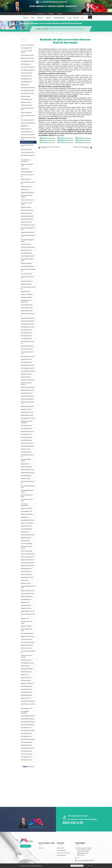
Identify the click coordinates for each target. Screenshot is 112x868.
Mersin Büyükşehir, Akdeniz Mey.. (28, 371)
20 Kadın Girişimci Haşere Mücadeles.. (26, 656)
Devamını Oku (26, 846)
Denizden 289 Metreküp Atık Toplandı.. (27, 491)
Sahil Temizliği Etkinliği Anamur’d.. (26, 460)
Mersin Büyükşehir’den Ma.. (27, 304)
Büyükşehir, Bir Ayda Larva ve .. (27, 142)
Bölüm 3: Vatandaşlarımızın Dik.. (28, 556)
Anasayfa (25, 17)
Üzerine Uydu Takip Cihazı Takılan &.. (28, 615)
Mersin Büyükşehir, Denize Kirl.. (27, 324)
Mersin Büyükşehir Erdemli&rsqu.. (25, 712)
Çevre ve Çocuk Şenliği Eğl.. (27, 543)
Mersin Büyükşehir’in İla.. (26, 727)
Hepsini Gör (41, 848)
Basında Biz (76, 17)
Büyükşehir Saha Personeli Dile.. (28, 379)
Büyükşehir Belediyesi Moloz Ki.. (28, 192)
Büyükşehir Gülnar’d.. (25, 665)
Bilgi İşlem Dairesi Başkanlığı (77, 865)
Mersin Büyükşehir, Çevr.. (26, 599)
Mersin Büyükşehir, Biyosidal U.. (28, 256)
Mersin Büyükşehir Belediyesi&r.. (28, 701)
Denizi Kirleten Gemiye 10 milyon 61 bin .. (28, 486)
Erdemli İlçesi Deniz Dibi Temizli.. (28, 247)
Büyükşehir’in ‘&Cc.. (25, 618)
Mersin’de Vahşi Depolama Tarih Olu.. (28, 116)
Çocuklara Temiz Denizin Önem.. (28, 152)
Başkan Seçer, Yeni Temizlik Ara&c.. (27, 165)
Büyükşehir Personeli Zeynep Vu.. (28, 387)
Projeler (69, 17)
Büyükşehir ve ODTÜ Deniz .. (27, 508)
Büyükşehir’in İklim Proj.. (26, 698)
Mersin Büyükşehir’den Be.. (26, 332)
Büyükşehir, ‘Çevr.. (25, 674)
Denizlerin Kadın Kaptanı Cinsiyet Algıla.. (28, 587)
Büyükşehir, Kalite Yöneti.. (26, 186)
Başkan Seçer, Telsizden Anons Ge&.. (27, 402)
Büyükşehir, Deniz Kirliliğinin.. (27, 645)
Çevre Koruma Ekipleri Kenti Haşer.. (27, 352)
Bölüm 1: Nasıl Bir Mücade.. (27, 551)
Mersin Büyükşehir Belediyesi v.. (28, 562)
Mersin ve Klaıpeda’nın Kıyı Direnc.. (26, 629)
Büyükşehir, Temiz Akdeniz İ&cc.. (28, 232)
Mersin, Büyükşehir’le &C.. (26, 425)
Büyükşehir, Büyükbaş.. (26, 96)
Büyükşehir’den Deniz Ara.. (26, 671)
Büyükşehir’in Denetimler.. (26, 374)
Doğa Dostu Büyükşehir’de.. (27, 529)
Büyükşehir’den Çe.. (25, 84)
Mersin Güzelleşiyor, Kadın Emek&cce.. (26, 196)
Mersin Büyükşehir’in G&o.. (26, 78)
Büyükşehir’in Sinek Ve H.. (26, 409)
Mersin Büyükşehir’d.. (62, 855)
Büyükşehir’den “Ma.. (25, 463)
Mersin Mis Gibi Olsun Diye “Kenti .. (28, 156)
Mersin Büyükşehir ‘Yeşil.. (26, 756)
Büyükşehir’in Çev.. (25, 580)
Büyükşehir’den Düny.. (25, 291)
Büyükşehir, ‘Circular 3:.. (26, 449)
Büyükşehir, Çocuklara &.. (26, 608)
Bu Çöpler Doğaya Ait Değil (26, 105)
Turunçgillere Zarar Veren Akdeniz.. (26, 622)
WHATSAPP (51, 13)
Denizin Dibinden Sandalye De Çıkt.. (27, 455)
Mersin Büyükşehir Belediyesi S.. (28, 90)
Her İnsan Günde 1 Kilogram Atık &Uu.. (28, 183)
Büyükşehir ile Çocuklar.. (26, 207)
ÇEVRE (32, 17)
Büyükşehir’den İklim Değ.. (26, 466)
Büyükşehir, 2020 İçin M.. (26, 179)
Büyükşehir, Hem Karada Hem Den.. (27, 146)
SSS (82, 17)
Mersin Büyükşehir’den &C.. (27, 99)
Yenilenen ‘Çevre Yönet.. (26, 244)
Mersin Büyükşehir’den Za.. (26, 428)
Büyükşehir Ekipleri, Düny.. (26, 568)
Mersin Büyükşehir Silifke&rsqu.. (28, 718)
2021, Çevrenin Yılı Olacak (26, 73)
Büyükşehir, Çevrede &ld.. (26, 284)
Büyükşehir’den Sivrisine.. (26, 250)
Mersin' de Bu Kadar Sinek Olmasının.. (26, 547)
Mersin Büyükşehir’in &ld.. (26, 149)
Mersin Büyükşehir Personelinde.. (28, 225)
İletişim (60, 13)
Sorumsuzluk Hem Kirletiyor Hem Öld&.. (28, 228)
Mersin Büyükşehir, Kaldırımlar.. (28, 368)
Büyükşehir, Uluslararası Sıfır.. (27, 412)
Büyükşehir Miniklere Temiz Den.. (28, 611)
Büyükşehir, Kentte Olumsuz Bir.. (28, 593)
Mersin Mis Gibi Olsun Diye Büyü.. (28, 67)
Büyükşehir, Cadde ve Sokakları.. (28, 58)
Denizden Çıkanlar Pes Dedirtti (27, 55)
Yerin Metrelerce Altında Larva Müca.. (27, 109)
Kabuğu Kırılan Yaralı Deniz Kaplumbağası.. (26, 422)
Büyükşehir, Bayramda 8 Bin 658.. (28, 321)
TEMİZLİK (48, 17)
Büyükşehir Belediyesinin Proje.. (28, 636)
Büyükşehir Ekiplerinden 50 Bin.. (28, 390)
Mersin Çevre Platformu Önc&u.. (28, 642)
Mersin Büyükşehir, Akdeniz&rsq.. (28, 87)
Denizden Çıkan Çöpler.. (26, 605)
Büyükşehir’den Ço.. (25, 168)
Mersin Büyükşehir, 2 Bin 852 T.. (27, 266)
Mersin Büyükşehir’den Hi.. (26, 81)
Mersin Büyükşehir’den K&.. (27, 48)
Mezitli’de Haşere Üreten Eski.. (27, 210)
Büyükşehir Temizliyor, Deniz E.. (27, 406)
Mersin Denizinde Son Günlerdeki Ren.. (28, 270)
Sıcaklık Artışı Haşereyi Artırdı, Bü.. (27, 277)
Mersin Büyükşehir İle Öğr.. (26, 733)
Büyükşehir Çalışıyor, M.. (26, 377)
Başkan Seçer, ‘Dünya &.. (26, 102)
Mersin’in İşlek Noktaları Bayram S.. (28, 314)
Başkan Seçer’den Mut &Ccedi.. (27, 399)
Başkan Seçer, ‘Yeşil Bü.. (26, 583)
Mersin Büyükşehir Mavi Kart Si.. (28, 715)
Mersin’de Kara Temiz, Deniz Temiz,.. (27, 500)
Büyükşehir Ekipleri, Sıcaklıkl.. (27, 415)
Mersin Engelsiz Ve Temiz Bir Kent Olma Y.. (28, 138)
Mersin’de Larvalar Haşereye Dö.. (28, 134)
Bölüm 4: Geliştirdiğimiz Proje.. (27, 559)
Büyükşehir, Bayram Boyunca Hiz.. (28, 318)
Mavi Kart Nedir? (61, 848)
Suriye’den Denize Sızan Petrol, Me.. (27, 342)
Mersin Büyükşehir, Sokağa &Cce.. (28, 70)
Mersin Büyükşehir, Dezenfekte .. (28, 61)
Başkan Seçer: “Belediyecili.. (27, 294)
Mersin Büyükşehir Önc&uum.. (27, 633)
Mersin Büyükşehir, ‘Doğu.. (26, 511)
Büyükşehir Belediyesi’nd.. (26, 526)
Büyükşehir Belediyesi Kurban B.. (28, 472)
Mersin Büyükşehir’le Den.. (26, 329)
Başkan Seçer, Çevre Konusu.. (27, 443)
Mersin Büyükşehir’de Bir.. (26, 362)
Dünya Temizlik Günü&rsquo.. (27, 349)
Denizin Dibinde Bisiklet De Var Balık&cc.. (27, 240)
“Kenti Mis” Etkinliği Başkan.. (27, 171)
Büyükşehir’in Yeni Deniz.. (26, 626)
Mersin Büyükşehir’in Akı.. (26, 736)
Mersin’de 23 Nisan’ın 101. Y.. (27, 281)
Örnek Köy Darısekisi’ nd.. (26, 434)
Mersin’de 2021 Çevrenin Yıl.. (27, 393)
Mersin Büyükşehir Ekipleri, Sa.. (27, 346)
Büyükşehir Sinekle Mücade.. (27, 596)
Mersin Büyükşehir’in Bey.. (26, 338)
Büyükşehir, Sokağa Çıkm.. (26, 112)
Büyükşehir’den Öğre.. (25, 540)
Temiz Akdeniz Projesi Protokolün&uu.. (26, 160)
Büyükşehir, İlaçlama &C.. (26, 128)
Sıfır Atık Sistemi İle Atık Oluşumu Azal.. (28, 236)
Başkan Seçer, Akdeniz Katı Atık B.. (28, 123)
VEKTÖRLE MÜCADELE (59, 17)
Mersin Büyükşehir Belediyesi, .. (27, 446)
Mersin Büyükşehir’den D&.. (27, 742)
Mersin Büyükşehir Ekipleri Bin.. (27, 748)
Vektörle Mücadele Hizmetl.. (63, 852)
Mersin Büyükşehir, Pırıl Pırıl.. (27, 131)
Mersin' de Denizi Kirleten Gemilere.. (26, 51)
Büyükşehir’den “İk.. (25, 189)
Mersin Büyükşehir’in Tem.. (26, 708)
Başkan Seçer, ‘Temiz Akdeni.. (27, 523)
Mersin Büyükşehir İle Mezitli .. (27, 120)
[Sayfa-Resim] (47, 137)
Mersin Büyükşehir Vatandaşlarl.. (28, 739)
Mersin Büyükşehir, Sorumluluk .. (28, 365)
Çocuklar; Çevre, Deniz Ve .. (27, 574)
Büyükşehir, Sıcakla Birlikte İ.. (27, 514)
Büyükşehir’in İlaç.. (25, 125)
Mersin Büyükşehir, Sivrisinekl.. (27, 93)
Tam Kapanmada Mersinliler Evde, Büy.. (28, 288)
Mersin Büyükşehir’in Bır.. (26, 452)
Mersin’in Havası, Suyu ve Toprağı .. (28, 705)
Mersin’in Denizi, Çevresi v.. (27, 648)
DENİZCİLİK (40, 17)
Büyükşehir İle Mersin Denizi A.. (27, 683)
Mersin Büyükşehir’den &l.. (26, 440)
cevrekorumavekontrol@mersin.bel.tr (85, 860)
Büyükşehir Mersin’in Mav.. (26, 686)
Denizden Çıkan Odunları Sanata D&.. (28, 482)
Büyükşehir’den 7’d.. (25, 602)
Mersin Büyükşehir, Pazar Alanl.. (28, 326)
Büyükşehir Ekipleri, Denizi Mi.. (27, 577)
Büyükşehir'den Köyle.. (26, 478)
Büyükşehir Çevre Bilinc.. (26, 660)
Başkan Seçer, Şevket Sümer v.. (27, 396)
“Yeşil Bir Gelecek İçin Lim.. (27, 639)
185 (78, 857)
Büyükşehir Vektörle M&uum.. (27, 668)
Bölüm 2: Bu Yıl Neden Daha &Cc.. (28, 554)
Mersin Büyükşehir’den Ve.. (26, 689)
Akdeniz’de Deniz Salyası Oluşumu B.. (26, 383)
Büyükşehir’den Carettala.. (26, 297)
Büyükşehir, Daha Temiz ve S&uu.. (28, 590)
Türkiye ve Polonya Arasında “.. (27, 200)
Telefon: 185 (41, 13)
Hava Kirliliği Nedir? (61, 850)
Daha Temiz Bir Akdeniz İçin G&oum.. (27, 495)
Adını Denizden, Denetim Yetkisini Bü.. (28, 652)
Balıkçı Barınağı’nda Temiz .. (27, 213)
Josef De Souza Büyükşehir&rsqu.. (25, 504)
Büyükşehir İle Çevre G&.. (26, 677)
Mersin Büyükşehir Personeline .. (28, 520)
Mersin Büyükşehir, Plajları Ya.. (27, 431)
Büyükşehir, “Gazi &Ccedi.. (26, 222)
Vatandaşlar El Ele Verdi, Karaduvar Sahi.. (26, 301)
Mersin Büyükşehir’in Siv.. (26, 475)
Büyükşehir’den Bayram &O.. (27, 310)
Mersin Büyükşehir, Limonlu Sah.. (28, 356)
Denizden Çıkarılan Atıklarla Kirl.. (28, 534)
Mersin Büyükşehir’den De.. (26, 335)
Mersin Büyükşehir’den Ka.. (26, 253)
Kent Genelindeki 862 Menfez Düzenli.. (27, 259)
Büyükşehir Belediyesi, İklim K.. (27, 216)
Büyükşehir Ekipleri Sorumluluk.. (28, 565)
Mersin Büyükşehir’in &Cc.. (26, 75)
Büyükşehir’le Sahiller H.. (26, 537)
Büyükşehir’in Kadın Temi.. (26, 359)
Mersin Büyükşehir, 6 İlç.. (26, 64)
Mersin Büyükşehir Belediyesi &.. (28, 730)
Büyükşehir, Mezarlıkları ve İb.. (27, 469)
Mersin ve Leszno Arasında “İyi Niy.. (27, 175)
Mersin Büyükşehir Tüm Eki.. (27, 307)
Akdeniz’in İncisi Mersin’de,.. (27, 754)
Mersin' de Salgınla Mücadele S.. (28, 45)
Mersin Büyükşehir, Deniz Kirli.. (27, 663)
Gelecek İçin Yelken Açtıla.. (26, 437)
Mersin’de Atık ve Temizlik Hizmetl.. (26, 203)
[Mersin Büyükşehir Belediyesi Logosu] (27, 840)
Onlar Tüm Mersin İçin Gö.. (26, 273)
